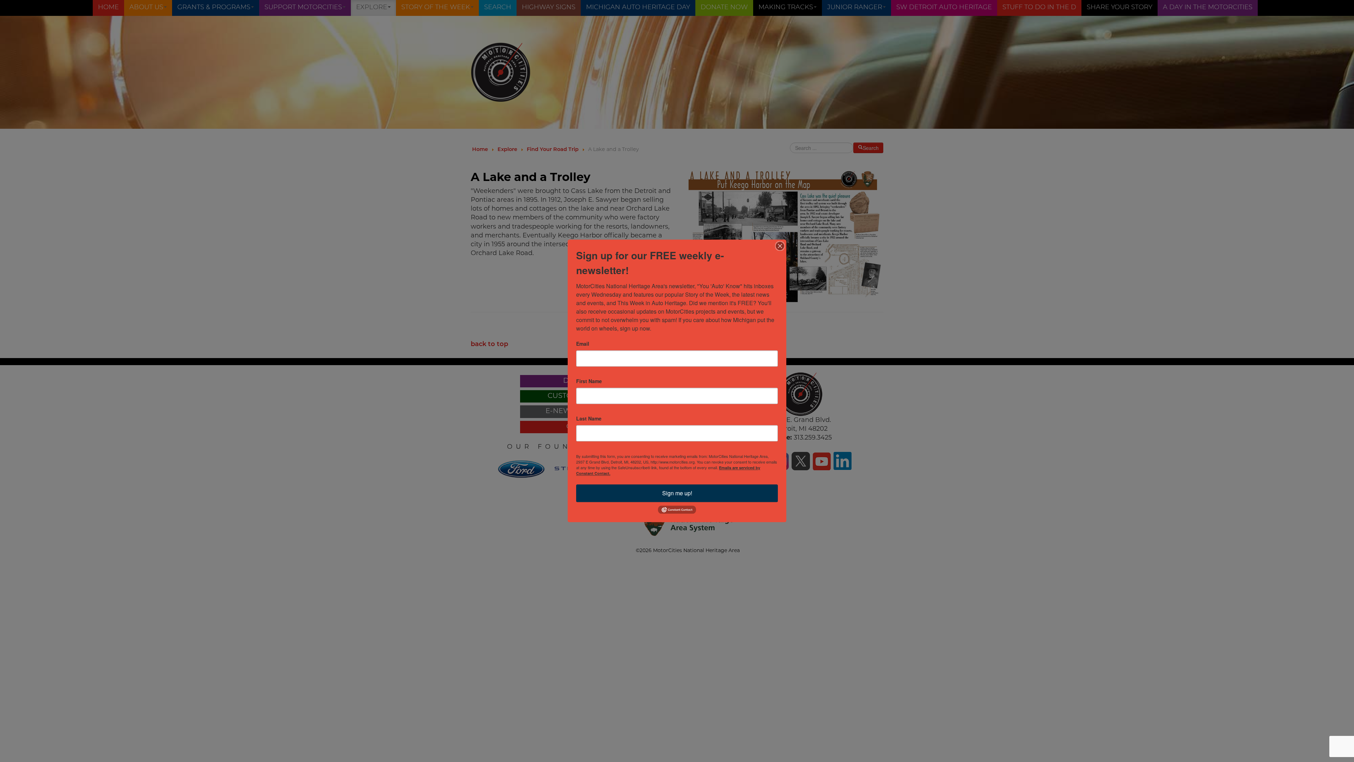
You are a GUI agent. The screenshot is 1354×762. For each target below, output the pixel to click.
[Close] (780, 246)
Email (582, 343)
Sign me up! (677, 493)
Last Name (589, 418)
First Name (589, 381)
